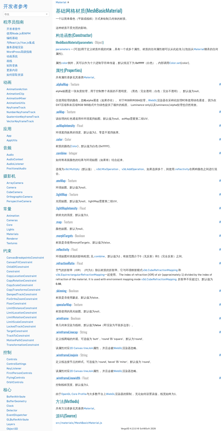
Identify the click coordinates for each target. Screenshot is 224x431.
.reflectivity (181, 169)
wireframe (62, 318)
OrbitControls (15, 382)
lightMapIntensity (66, 208)
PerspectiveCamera (19, 201)
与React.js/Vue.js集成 (21, 42)
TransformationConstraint (23, 344)
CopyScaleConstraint (20, 285)
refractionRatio (65, 263)
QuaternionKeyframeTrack (23, 116)
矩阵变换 (12, 65)
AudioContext (15, 159)
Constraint (13, 271)
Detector (12, 410)
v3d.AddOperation (133, 169)
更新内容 (12, 70)
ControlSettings (16, 363)
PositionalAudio (16, 168)
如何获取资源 (15, 74)
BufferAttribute (16, 396)
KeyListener (14, 368)
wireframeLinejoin (67, 355)
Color (68, 139)
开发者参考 (15, 6)
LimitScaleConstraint (20, 321)
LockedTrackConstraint (21, 326)
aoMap (60, 111)
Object (99, 42)
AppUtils (12, 140)
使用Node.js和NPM (19, 33)
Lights (10, 229)
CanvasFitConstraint (19, 262)
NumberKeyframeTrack (21, 112)
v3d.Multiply (72, 169)
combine (61, 153)
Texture (75, 84)
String (83, 332)
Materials (13, 234)
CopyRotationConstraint (21, 280)
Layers (11, 424)
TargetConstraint (17, 331)
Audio (10, 154)
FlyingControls (16, 377)
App (9, 135)
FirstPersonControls (19, 373)
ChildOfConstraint (18, 266)
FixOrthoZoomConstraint (22, 299)
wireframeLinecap (67, 332)
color (64, 63)
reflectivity (62, 249)
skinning (61, 290)
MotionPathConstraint (20, 340)
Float (80, 125)
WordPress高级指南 (19, 51)
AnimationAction (17, 89)
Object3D (12, 428)
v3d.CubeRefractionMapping (160, 270)
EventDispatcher (17, 415)
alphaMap (62, 84)
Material (61, 2)
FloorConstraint (16, 303)
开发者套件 (13, 28)
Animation (13, 215)
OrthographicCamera (19, 196)
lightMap (61, 194)
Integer (73, 153)
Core (9, 224)
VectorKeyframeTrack (20, 121)
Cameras (12, 220)
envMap (61, 180)
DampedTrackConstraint (22, 294)
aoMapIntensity (65, 125)
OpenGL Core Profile (74, 394)
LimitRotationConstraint (22, 317)
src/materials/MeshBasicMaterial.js (79, 422)
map (59, 221)
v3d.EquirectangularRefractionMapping (80, 274)
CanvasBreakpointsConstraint (25, 257)
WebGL (152, 100)
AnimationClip (15, 93)
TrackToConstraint (18, 335)
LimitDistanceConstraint (22, 308)
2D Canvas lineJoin (81, 348)
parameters (63, 49)
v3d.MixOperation (107, 169)
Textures (12, 243)
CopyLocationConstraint (22, 276)
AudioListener (15, 164)
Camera (11, 187)
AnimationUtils (16, 103)
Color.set (175, 63)
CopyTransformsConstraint (23, 289)
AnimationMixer (16, 98)
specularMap (63, 304)
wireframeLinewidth (68, 377)
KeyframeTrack (16, 107)
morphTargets (64, 235)
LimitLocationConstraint (22, 312)
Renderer (12, 238)
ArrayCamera (15, 183)
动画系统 (12, 56)
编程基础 (12, 38)
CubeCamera (14, 192)
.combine (99, 256)
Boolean (80, 235)
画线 (9, 61)
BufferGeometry (17, 401)
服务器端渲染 (15, 47)
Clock (10, 405)
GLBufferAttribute (18, 419)
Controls (12, 359)
